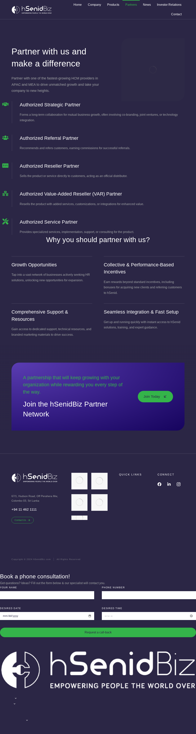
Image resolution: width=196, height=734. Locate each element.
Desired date (10, 608)
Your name (8, 587)
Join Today (152, 397)
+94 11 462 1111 (24, 509)
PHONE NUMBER (113, 587)
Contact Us (20, 520)
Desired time (112, 608)
